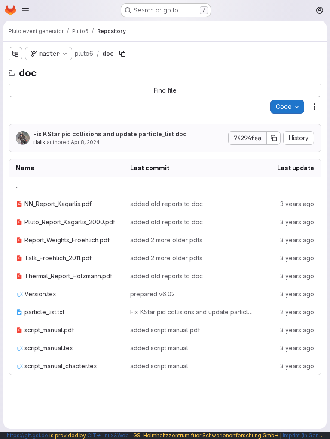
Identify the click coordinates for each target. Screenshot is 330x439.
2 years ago (297, 312)
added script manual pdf (165, 330)
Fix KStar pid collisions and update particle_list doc (110, 134)
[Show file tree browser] (15, 53)
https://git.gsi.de (27, 435)
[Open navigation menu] (25, 10)
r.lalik (39, 142)
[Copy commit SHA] (274, 138)
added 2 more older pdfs (166, 240)
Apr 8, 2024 (85, 142)
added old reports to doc (166, 203)
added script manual (159, 348)
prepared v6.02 (152, 294)
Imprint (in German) (306, 435)
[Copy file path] (122, 53)
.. (17, 185)
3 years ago (297, 203)
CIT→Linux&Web (108, 435)
